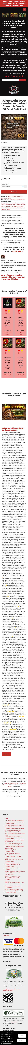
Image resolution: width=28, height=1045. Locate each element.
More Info (6, 754)
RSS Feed (7, 879)
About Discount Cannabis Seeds (14, 889)
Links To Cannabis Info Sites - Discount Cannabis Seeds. (13, 877)
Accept (22, 1035)
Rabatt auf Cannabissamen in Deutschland (13, 887)
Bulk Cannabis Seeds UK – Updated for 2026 (12, 197)
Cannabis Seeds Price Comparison (14, 828)
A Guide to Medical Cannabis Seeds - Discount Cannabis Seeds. (15, 872)
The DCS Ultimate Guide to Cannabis (12, 868)
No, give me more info (6, 1043)
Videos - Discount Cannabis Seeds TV (14, 883)
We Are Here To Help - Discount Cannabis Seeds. (14, 860)
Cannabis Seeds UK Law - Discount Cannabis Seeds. (14, 823)
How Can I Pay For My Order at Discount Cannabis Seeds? (13, 844)
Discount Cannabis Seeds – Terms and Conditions (14, 841)
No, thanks (21, 1040)
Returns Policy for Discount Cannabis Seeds (12, 850)
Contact (7, 73)
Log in (22, 73)
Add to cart (14, 191)
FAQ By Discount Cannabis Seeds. (14, 820)
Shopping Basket (15, 73)
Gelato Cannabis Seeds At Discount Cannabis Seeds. (13, 205)
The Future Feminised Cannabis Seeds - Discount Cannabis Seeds (20, 362)
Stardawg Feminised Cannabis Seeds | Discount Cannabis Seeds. (20, 322)
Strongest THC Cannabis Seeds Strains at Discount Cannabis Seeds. (12, 204)
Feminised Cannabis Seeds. (17, 200)
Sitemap (7, 881)
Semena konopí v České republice (14, 891)
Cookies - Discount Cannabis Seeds (13, 857)
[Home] (14, 89)
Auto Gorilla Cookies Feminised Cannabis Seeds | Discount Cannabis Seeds (7, 363)
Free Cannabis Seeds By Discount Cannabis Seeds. (14, 826)
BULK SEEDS (17, 251)
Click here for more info (7, 333)
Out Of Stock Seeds (10, 892)
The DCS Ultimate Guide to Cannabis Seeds (12, 865)
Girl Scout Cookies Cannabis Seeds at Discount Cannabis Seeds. (13, 207)
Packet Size (4, 184)
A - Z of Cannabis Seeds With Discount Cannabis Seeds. (13, 831)
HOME (6, 819)
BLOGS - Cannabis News (12, 863)
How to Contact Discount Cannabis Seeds (15, 834)
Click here (6, 935)
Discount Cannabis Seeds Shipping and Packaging (14, 847)
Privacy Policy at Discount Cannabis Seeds (12, 854)
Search (23, 80)
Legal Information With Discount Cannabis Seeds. (14, 837)
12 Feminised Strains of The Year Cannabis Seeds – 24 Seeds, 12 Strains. (7, 322)
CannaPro (14, 1022)
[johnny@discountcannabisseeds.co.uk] (6, 76)
